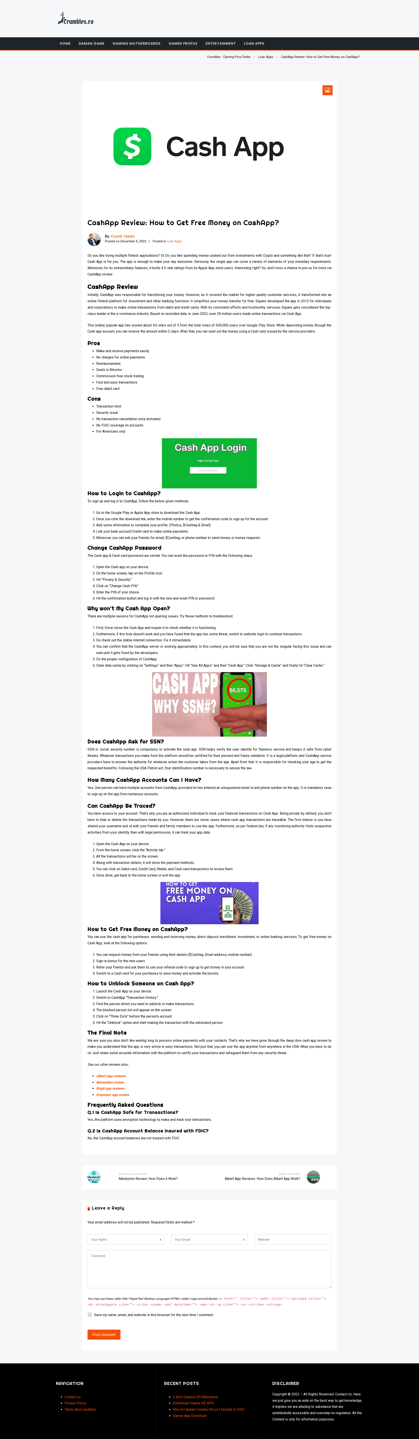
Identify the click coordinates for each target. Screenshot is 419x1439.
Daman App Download (189, 1416)
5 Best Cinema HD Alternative (195, 1397)
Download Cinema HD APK (193, 1403)
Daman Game (92, 43)
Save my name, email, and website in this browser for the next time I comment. (154, 1315)
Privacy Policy (75, 1403)
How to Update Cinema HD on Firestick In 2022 (209, 1409)
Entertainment (221, 43)
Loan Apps (254, 43)
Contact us (73, 1397)
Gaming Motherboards (137, 43)
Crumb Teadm (123, 236)
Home (65, 43)
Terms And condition (80, 1409)
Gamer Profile (183, 43)
